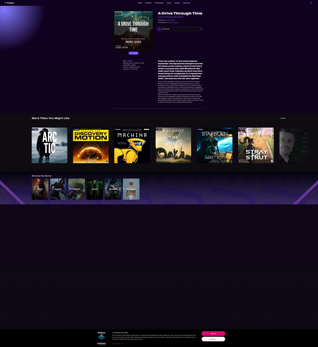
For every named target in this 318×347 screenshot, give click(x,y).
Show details (116, 343)
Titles (140, 3)
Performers (159, 3)
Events (177, 3)
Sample (134, 53)
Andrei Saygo (170, 20)
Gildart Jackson (173, 22)
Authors (148, 3)
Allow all (213, 333)
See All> (283, 118)
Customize (212, 339)
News (169, 3)
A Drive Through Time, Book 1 (171, 17)
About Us (186, 3)
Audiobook (166, 29)
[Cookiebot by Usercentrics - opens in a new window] (101, 344)
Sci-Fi (130, 61)
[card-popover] (49, 145)
